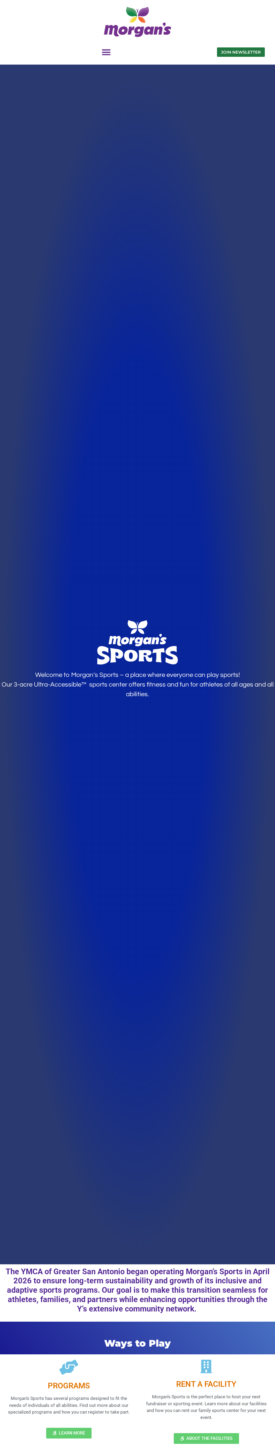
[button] (106, 52)
